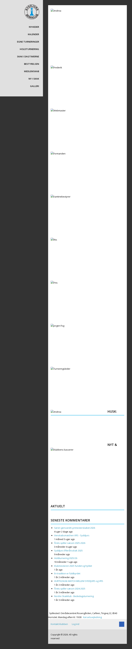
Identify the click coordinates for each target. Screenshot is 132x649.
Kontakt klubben (59, 624)
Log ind (75, 624)
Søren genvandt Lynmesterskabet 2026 (74, 527)
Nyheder (34, 26)
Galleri (34, 86)
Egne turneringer (28, 41)
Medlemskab (31, 71)
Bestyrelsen (31, 63)
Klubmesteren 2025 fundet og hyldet (73, 565)
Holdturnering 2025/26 (65, 558)
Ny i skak (34, 78)
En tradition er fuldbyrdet (67, 573)
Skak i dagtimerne (28, 56)
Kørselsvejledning (92, 617)
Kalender (33, 34)
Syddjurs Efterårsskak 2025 (68, 550)
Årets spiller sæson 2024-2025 (69, 588)
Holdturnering (29, 49)
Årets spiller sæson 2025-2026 (69, 543)
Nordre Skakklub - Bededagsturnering (74, 596)
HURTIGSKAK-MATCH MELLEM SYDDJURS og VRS (78, 581)
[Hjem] (32, 11)
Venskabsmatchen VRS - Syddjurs (71, 535)
